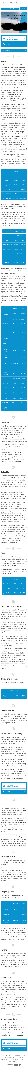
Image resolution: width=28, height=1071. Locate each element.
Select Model (10, 8)
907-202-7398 (19, 1057)
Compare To (16, 8)
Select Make (4, 8)
